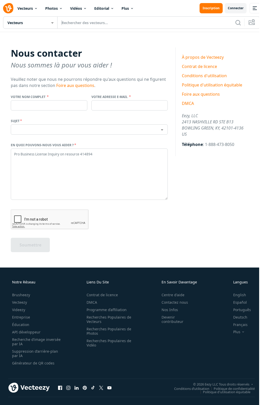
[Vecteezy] (8, 8)
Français (240, 324)
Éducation (20, 324)
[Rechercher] (238, 22)
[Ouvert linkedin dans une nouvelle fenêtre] (76, 388)
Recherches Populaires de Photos (109, 331)
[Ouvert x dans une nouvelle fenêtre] (101, 388)
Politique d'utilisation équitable (212, 85)
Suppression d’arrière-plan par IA (35, 353)
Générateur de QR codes (33, 363)
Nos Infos (170, 309)
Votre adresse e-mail (109, 97)
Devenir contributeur (172, 319)
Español (240, 302)
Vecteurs (25, 8)
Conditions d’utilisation (191, 388)
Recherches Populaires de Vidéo (109, 343)
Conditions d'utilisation (204, 75)
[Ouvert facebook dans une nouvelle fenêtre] (60, 388)
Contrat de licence (199, 66)
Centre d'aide (173, 294)
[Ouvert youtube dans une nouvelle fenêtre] (109, 388)
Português (242, 309)
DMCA (188, 103)
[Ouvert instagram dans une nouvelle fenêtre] (68, 388)
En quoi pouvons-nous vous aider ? (42, 145)
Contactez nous (175, 302)
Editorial (101, 8)
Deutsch (240, 317)
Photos (51, 8)
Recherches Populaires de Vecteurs (109, 319)
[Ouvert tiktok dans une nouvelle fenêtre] (93, 388)
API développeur (26, 332)
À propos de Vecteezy (203, 57)
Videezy (18, 309)
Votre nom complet (28, 97)
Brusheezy (21, 294)
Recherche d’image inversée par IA (36, 341)
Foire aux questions (75, 85)
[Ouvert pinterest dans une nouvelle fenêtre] (85, 388)
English (239, 294)
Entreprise (21, 317)
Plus (125, 8)
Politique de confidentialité (234, 388)
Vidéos (76, 8)
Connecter (235, 8)
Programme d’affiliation (107, 309)
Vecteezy (19, 302)
